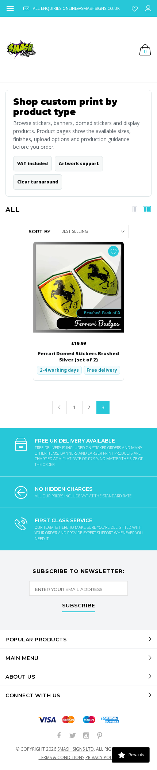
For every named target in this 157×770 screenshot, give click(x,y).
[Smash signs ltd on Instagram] (86, 735)
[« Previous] (59, 407)
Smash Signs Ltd (75, 749)
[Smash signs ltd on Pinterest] (100, 735)
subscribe (78, 606)
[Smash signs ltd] (20, 49)
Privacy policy (102, 757)
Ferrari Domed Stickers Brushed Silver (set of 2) (78, 356)
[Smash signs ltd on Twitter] (73, 735)
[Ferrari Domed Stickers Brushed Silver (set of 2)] (78, 287)
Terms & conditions (61, 757)
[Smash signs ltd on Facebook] (59, 735)
